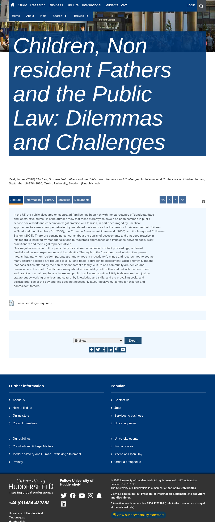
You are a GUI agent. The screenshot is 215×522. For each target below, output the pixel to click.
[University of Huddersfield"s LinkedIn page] (63, 504)
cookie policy (130, 493)
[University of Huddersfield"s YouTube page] (82, 496)
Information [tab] (33, 199)
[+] (203, 201)
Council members (25, 423)
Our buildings (22, 438)
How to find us (22, 407)
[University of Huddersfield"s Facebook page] (73, 496)
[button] (201, 6)
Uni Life (73, 5)
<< (163, 199)
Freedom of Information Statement (163, 493)
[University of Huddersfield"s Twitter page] (64, 496)
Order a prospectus (127, 462)
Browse (79, 15)
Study (22, 5)
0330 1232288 (155, 503)
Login (191, 5)
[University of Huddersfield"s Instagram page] (90, 496)
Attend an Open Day (128, 454)
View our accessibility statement (140, 515)
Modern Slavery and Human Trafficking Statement (47, 454)
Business (56, 5)
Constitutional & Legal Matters (33, 446)
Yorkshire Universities (181, 488)
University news (125, 423)
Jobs (117, 407)
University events (126, 438)
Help (43, 15)
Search (58, 15)
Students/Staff (116, 5)
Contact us (121, 400)
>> (182, 199)
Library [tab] (49, 199)
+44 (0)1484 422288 (29, 502)
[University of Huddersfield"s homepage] (31, 486)
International (91, 5)
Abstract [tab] (15, 199)
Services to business (128, 415)
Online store (21, 415)
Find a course (123, 446)
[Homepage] (12, 6)
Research (37, 5)
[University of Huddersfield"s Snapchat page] (99, 496)
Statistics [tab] (64, 199)
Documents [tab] (81, 199)
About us (19, 400)
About (30, 15)
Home (16, 15)
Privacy (18, 462)
